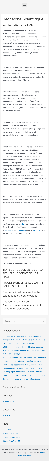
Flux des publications (11, 433)
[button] (24, 5)
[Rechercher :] (24, 321)
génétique (9, 230)
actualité (6, 415)
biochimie (22, 230)
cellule (23, 224)
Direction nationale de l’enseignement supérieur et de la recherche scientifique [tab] (22, 305)
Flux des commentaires (12, 437)
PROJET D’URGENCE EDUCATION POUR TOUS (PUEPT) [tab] (23, 284)
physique (36, 230)
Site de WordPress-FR (11, 441)
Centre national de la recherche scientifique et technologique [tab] (21, 294)
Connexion (7, 430)
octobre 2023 (8, 401)
